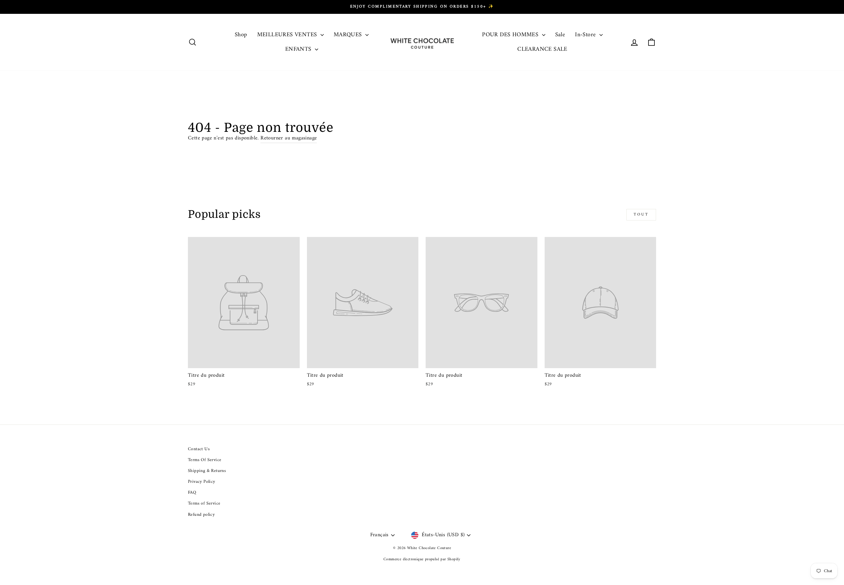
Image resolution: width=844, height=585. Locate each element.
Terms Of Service (204, 460)
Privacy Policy (201, 482)
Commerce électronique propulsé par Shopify (422, 559)
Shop (241, 35)
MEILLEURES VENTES (288, 35)
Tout (641, 214)
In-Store (586, 35)
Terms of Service (204, 504)
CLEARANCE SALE (542, 49)
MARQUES (349, 35)
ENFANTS (299, 49)
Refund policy (201, 515)
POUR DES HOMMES (511, 35)
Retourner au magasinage (288, 138)
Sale (560, 35)
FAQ (192, 493)
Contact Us (199, 449)
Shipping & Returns (207, 471)
